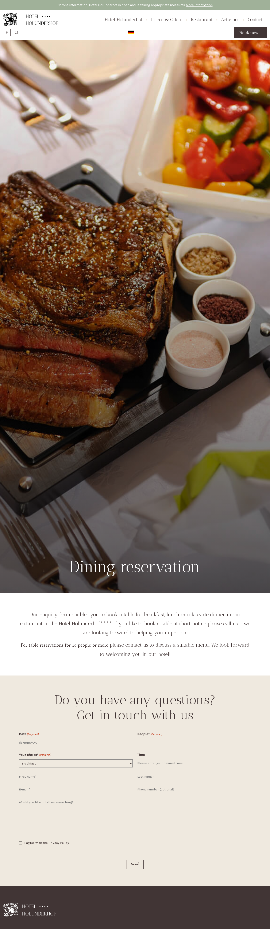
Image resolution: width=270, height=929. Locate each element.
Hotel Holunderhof (124, 19)
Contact (255, 19)
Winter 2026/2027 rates (169, 45)
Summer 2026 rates (166, 38)
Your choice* (35, 755)
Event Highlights (234, 45)
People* (149, 734)
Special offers (161, 51)
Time (141, 755)
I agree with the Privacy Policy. (47, 843)
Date (29, 734)
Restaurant (113, 45)
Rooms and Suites (118, 38)
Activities (230, 19)
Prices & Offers (166, 19)
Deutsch (131, 32)
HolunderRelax (116, 51)
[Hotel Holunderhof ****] (30, 19)
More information (199, 5)
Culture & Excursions (237, 38)
